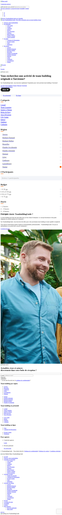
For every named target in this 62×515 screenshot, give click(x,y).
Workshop (9, 44)
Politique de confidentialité (31, 451)
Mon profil (10, 509)
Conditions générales (55, 451)
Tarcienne (24, 85)
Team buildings (9, 85)
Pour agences (7, 506)
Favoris (6, 500)
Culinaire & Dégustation (13, 40)
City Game (10, 25)
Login (5, 443)
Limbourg (9, 59)
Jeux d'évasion (11, 31)
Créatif (9, 27)
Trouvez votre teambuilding (11, 22)
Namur (9, 62)
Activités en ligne (8, 474)
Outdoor (9, 33)
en (4, 15)
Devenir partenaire (5, 8)
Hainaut (9, 56)
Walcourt (19, 85)
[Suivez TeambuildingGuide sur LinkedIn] (12, 18)
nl (4, 12)
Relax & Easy (10, 34)
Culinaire (9, 28)
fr (4, 14)
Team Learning (11, 37)
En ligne (6, 38)
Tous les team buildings (7, 87)
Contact (27, 8)
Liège (8, 57)
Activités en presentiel (9, 459)
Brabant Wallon (11, 50)
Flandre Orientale (11, 55)
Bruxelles (9, 52)
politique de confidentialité (23, 380)
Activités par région (9, 483)
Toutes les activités (12, 475)
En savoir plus (7, 448)
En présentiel (7, 24)
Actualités (22, 8)
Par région (6, 46)
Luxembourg (10, 60)
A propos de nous (14, 8)
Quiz (8, 43)
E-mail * (3, 375)
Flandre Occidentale (12, 53)
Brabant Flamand (11, 49)
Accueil (3, 85)
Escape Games (11, 41)
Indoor (8, 30)
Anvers (9, 47)
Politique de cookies (44, 451)
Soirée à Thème (11, 36)
